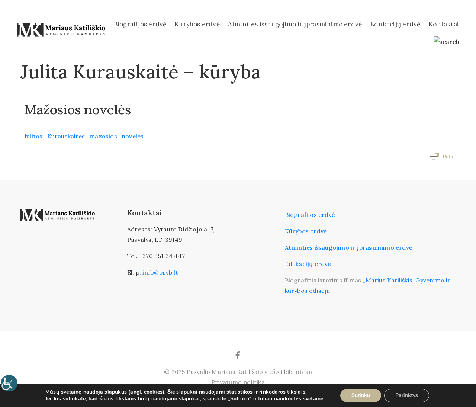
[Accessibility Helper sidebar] (9, 383)
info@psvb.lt (160, 272)
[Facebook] (238, 355)
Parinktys (406, 395)
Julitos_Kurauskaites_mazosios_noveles (84, 136)
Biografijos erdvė (140, 24)
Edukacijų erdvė (395, 24)
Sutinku (360, 395)
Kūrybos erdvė (197, 24)
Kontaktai (443, 24)
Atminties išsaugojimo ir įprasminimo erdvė (295, 24)
